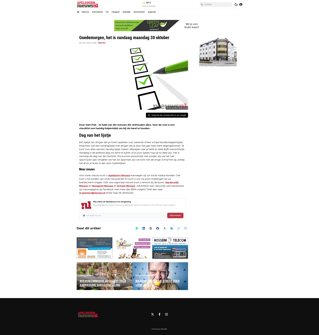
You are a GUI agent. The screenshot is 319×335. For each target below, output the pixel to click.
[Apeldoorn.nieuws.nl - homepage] (88, 4)
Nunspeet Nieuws (102, 186)
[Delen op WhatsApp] (136, 228)
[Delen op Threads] (150, 228)
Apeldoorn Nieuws (119, 175)
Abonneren (175, 215)
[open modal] (240, 4)
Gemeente (97, 12)
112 (107, 12)
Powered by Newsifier (159, 329)
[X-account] (152, 314)
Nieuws (85, 12)
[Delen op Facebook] (157, 228)
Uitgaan (116, 12)
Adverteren (139, 12)
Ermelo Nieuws (126, 186)
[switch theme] (236, 4)
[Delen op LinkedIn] (143, 228)
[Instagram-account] (166, 314)
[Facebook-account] (159, 314)
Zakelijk (126, 12)
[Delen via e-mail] (185, 228)
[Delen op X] (164, 228)
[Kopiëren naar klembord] (178, 228)
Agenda (152, 12)
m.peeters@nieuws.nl (92, 193)
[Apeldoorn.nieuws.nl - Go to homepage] (88, 314)
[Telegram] (171, 228)
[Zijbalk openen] (78, 11)
